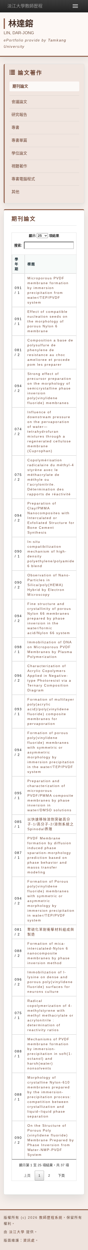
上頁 (27, 1175)
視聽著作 (19, 166)
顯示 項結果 (44, 236)
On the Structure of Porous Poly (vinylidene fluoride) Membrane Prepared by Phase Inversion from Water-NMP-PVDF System (50, 1140)
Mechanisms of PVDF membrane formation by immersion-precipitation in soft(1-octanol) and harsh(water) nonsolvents (50, 1053)
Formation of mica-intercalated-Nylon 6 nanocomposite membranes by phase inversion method (48, 953)
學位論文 (19, 153)
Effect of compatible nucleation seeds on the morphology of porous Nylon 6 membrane (47, 321)
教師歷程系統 (51, 1217)
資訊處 (29, 1240)
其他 (15, 192)
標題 (31, 264)
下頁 (61, 1175)
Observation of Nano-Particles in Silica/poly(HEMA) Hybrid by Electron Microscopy (48, 584)
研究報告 (19, 115)
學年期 (17, 264)
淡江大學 (17, 1232)
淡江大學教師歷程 (25, 6)
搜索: (18, 245)
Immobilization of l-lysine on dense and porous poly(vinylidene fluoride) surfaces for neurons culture (50, 981)
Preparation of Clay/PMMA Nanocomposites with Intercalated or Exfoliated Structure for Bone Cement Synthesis (51, 517)
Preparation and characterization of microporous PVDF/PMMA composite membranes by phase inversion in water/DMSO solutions (50, 795)
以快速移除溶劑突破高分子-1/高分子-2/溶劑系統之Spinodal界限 (50, 824)
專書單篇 (19, 140)
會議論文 (19, 102)
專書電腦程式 (23, 179)
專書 (15, 127)
